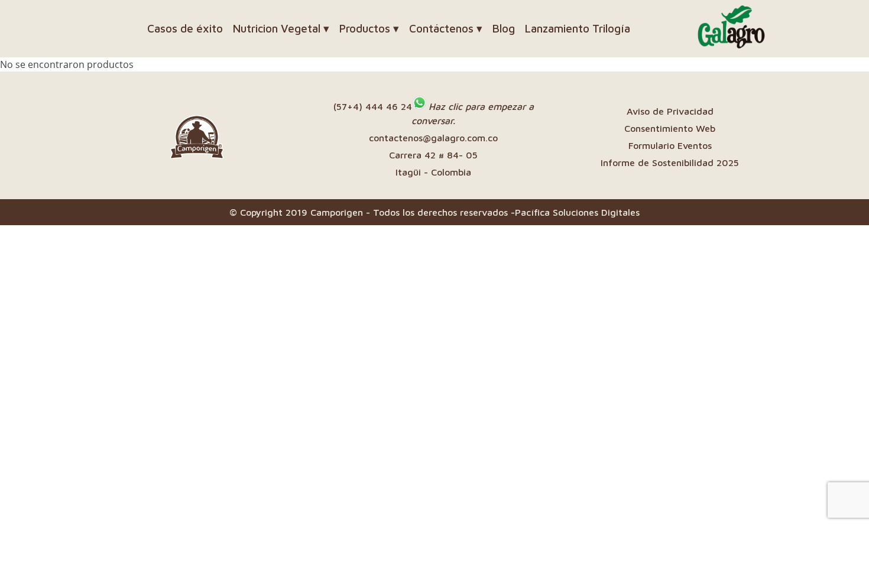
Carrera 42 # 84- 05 (433, 155)
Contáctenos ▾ (445, 28)
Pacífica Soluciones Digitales (577, 212)
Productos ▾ (369, 28)
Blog (503, 28)
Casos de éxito (185, 28)
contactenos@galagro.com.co (433, 137)
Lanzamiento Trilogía (577, 28)
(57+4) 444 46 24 (372, 106)
